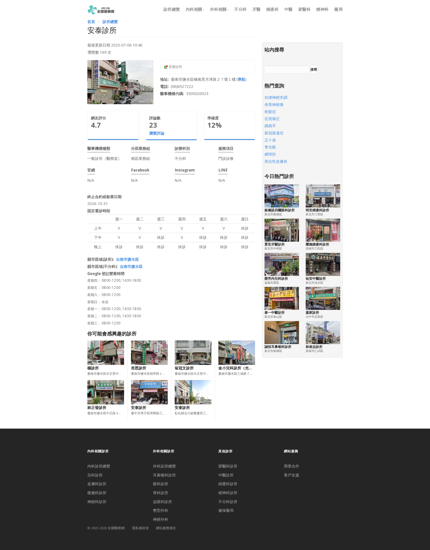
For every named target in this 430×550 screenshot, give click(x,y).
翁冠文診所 (184, 367)
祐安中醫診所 (316, 278)
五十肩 (270, 140)
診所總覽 (171, 9)
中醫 (288, 9)
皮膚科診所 (96, 483)
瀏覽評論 (156, 133)
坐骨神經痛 (274, 104)
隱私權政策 (140, 528)
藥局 (338, 9)
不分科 (240, 9)
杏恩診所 (138, 367)
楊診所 (93, 367)
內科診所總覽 (98, 466)
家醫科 (304, 9)
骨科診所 (160, 492)
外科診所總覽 (164, 466)
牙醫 (256, 9)
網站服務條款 (166, 528)
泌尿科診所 (162, 501)
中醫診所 (226, 475)
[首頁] (100, 9)
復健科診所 (96, 492)
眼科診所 (160, 483)
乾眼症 (270, 111)
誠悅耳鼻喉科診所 (277, 346)
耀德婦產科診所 (317, 244)
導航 (241, 79)
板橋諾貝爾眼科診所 (279, 210)
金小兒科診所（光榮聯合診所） (245, 367)
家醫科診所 (227, 466)
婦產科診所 (227, 483)
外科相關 (218, 9)
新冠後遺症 (274, 132)
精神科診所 (227, 492)
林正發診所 (96, 407)
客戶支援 (291, 475)
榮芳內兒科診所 (276, 278)
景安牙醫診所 (274, 244)
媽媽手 (270, 125)
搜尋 (313, 69)
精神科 (322, 9)
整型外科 (160, 510)
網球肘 (270, 154)
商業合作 (291, 466)
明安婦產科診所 (317, 210)
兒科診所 (95, 475)
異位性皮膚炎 (275, 161)
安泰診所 (138, 407)
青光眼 (270, 147)
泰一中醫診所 (274, 312)
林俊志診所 (314, 346)
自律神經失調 (275, 97)
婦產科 (272, 9)
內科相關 (194, 9)
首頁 (91, 21)
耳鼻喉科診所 (164, 475)
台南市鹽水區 (127, 259)
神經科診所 (96, 501)
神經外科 (160, 519)
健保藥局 (226, 510)
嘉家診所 (312, 312)
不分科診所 (227, 501)
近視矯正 (272, 118)
